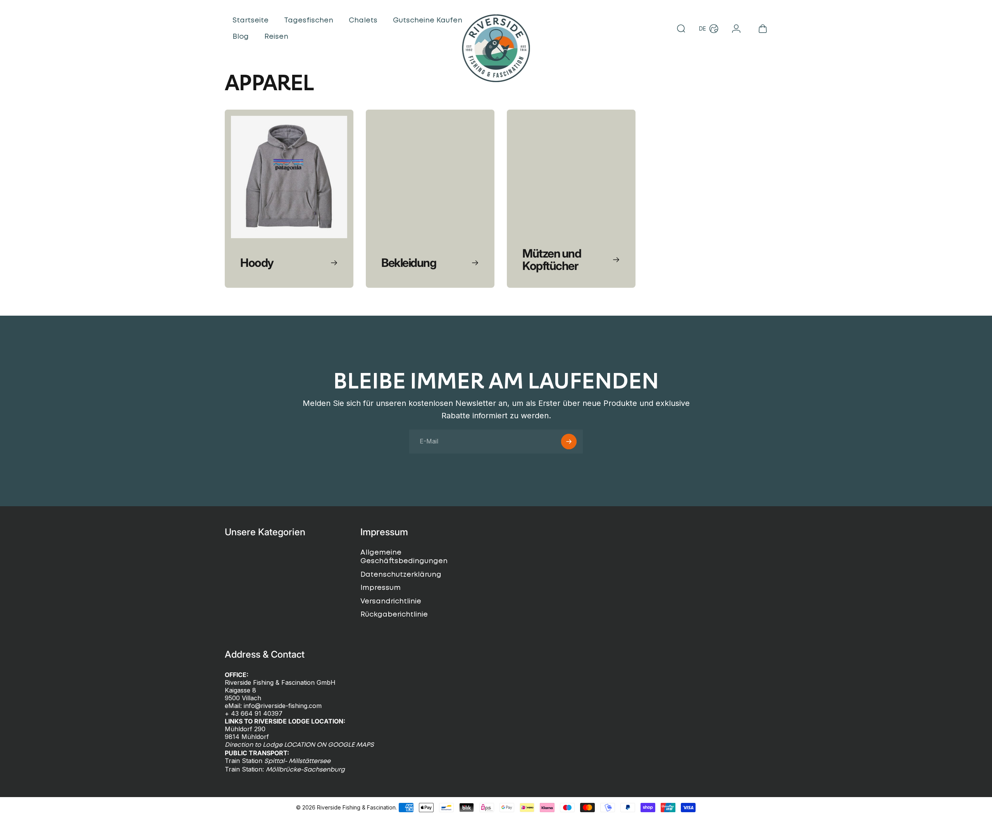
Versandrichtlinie (390, 601)
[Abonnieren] (569, 441)
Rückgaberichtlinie (394, 615)
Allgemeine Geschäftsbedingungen (404, 557)
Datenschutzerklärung (400, 575)
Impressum (380, 588)
